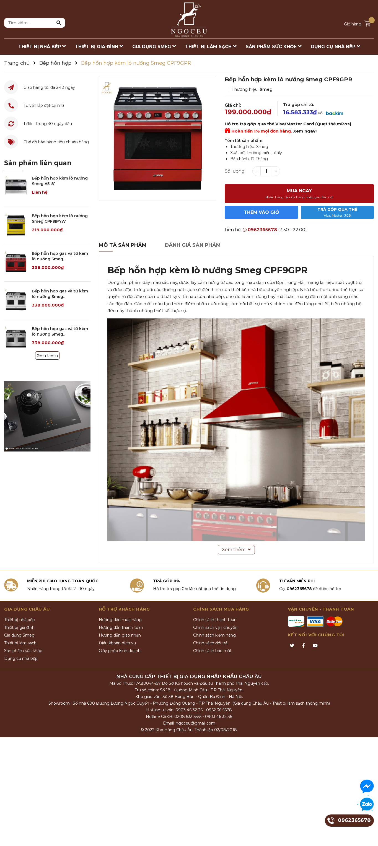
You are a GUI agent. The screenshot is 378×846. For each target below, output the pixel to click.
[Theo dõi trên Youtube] (315, 646)
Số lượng (235, 171)
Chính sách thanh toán (215, 619)
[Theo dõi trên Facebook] (303, 646)
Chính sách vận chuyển (215, 627)
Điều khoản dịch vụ (117, 642)
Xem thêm (47, 355)
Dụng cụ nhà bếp (21, 658)
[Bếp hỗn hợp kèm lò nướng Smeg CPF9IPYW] (16, 225)
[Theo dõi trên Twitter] (292, 646)
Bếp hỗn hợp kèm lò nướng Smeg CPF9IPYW (60, 218)
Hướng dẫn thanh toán (121, 627)
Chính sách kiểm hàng (214, 635)
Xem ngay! (305, 131)
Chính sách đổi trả (210, 642)
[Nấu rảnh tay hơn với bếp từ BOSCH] (47, 416)
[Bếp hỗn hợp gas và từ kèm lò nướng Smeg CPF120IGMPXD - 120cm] (16, 338)
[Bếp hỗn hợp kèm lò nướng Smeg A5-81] (16, 187)
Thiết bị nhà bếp (19, 619)
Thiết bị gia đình (19, 627)
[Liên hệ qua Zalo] (367, 804)
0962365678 (262, 229)
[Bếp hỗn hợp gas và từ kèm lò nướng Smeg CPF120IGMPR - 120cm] (16, 262)
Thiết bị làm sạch (20, 642)
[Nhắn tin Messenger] (367, 786)
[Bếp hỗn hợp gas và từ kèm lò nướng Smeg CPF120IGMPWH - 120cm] (16, 300)
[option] (158, 138)
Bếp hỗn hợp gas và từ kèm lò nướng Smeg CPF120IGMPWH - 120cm (60, 296)
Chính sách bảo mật (212, 650)
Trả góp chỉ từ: (298, 104)
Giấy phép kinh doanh (120, 650)
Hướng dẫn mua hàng (120, 619)
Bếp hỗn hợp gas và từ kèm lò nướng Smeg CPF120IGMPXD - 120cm (60, 334)
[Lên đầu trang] (368, 836)
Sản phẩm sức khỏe (23, 650)
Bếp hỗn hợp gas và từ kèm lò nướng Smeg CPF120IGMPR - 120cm (60, 259)
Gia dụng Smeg (19, 635)
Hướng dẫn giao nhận (120, 635)
